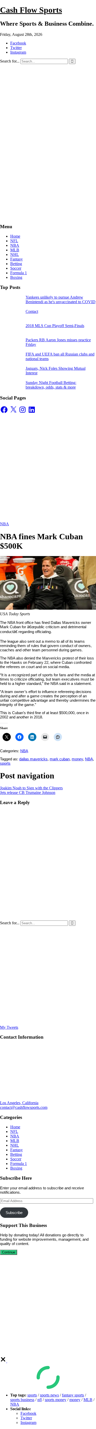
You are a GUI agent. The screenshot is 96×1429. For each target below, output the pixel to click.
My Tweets (9, 1027)
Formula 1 (18, 273)
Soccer (15, 268)
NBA (14, 245)
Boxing (16, 277)
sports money (55, 1399)
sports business (22, 1399)
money (77, 759)
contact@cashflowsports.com (23, 1107)
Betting (16, 264)
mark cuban (60, 759)
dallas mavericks (33, 759)
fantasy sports (73, 1395)
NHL (14, 254)
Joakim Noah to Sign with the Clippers (31, 788)
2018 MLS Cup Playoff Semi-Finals (55, 326)
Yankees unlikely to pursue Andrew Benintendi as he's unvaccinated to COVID (60, 299)
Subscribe (14, 1212)
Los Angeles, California (19, 1103)
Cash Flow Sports (31, 9)
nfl (39, 1399)
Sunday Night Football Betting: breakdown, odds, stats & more (51, 384)
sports (5, 763)
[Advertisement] (48, 171)
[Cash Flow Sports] (48, 119)
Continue (8, 1252)
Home (15, 236)
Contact (32, 311)
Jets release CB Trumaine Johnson (27, 792)
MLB (14, 250)
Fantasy (16, 259)
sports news (49, 1395)
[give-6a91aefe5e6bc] (3, 1361)
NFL (14, 241)
